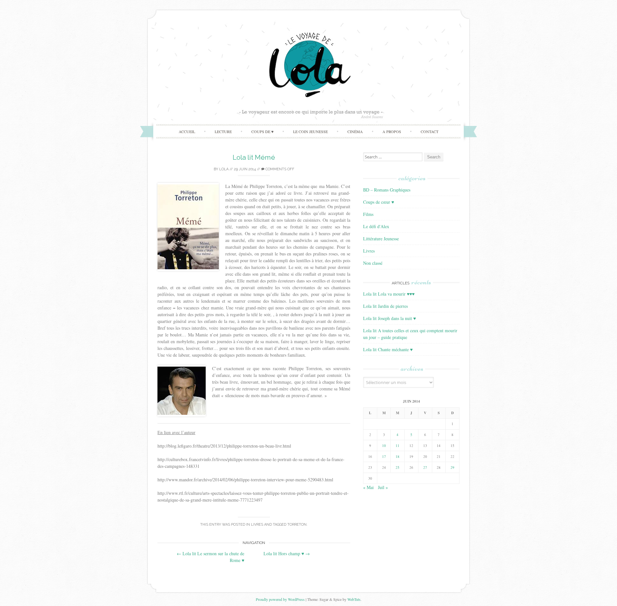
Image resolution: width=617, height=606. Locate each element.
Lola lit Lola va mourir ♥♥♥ (389, 294)
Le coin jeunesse (310, 131)
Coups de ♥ (262, 131)
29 (452, 467)
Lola (223, 169)
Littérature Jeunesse (381, 239)
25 (397, 467)
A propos (391, 131)
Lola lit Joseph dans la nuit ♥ (389, 318)
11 (397, 445)
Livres (257, 524)
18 (397, 456)
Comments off (279, 169)
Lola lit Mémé (254, 157)
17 (384, 456)
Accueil (187, 131)
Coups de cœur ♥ (378, 202)
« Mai (368, 487)
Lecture (223, 131)
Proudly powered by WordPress (280, 599)
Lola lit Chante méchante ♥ (388, 349)
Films (368, 214)
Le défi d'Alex (376, 226)
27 (425, 467)
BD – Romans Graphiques (386, 190)
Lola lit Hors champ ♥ (287, 553)
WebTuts (354, 599)
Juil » (383, 487)
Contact (429, 131)
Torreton (297, 524)
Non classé (372, 263)
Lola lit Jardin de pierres (385, 306)
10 (384, 445)
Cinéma (355, 131)
